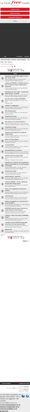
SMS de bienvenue (10, 111)
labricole (15, 178)
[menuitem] (4, 57)
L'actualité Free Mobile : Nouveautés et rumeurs (19, 124)
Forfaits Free (15, 9)
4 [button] (16, 70)
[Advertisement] (15, 39)
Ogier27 (15, 123)
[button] (9, 71)
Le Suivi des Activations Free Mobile (17, 212)
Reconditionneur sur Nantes (13, 150)
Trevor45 (16, 151)
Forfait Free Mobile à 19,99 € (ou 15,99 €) (18, 96)
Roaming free (9, 196)
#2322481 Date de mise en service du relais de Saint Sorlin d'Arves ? (16, 209)
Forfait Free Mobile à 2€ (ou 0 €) (16, 80)
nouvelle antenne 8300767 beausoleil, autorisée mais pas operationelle (16, 223)
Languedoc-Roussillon (14, 137)
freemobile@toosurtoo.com (8, 403)
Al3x (15, 79)
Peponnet (16, 88)
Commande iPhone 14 (15, 17)
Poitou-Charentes (13, 89)
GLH (15, 211)
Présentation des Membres (15, 119)
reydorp (15, 95)
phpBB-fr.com (26, 389)
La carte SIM (12, 142)
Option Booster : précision (12, 176)
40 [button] (21, 70)
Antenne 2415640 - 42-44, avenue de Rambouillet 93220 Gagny (16, 182)
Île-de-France (12, 186)
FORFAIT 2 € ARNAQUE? (12, 106)
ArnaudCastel (16, 157)
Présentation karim (10, 116)
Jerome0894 (16, 204)
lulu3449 (15, 135)
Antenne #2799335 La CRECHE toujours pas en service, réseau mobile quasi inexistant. (16, 84)
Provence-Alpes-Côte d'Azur (16, 220)
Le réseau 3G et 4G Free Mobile (16, 159)
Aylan (15, 167)
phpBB (13, 387)
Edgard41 (16, 141)
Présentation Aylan (10, 171)
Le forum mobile (15, 2)
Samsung (12, 232)
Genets (15, 107)
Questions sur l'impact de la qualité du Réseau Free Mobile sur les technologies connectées (17, 164)
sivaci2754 (16, 192)
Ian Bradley (26, 386)
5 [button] (18, 70)
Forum (15, 21)
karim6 (15, 117)
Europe (11, 114)
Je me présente (9, 145)
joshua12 (16, 218)
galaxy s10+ (8, 229)
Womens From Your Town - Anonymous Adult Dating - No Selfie (16, 92)
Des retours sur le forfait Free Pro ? (15, 122)
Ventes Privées (15, 13)
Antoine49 (16, 185)
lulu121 (15, 112)
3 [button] (14, 70)
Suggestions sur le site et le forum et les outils (19, 153)
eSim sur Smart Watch (11, 139)
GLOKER (16, 231)
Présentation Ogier (10, 127)
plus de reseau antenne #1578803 (15, 99)
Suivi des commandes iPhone (16, 108)
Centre (11, 103)
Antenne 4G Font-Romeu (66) (14, 156)
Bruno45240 (16, 100)
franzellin (16, 225)
